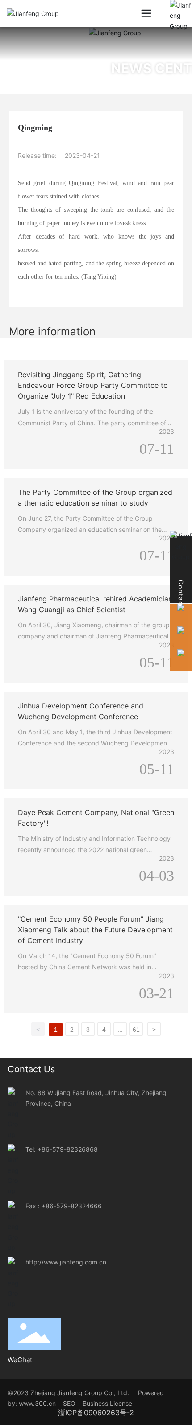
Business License (107, 1403)
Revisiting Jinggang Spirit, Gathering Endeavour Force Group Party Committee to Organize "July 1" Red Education (93, 385)
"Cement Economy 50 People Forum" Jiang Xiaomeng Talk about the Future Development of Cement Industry (95, 929)
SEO (72, 1403)
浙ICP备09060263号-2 (96, 1412)
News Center (93, 68)
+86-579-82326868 (68, 1149)
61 (136, 1029)
